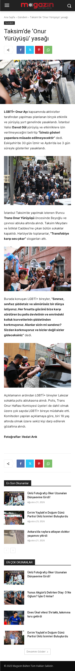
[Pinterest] (39, 50)
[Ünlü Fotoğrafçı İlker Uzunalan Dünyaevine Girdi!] (14, 498)
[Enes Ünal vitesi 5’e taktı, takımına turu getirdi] (14, 618)
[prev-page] (6, 550)
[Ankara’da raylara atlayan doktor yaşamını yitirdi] (14, 537)
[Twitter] (30, 50)
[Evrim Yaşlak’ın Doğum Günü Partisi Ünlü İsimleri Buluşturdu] (14, 518)
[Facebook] (21, 50)
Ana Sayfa (9, 17)
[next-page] (12, 550)
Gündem (22, 17)
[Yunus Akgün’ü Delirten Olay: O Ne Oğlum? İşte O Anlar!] (14, 598)
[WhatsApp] (48, 50)
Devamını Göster (36, 651)
